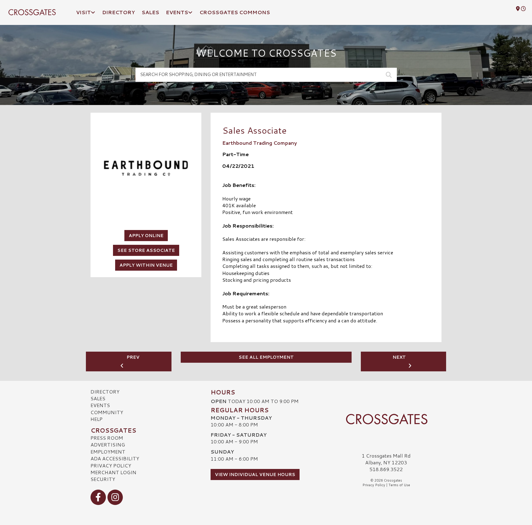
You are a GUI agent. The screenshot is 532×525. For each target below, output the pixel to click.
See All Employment (266, 357)
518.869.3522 (386, 469)
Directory (105, 391)
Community (107, 412)
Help (97, 418)
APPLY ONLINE (146, 235)
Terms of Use (399, 485)
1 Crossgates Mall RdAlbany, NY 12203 (386, 459)
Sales (98, 398)
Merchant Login (113, 472)
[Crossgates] (386, 419)
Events (100, 405)
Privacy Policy (111, 465)
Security (103, 479)
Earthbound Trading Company (259, 142)
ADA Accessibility (115, 458)
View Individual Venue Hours (255, 474)
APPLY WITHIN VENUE (146, 265)
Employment (108, 451)
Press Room (107, 437)
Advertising (108, 444)
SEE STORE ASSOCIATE (146, 250)
